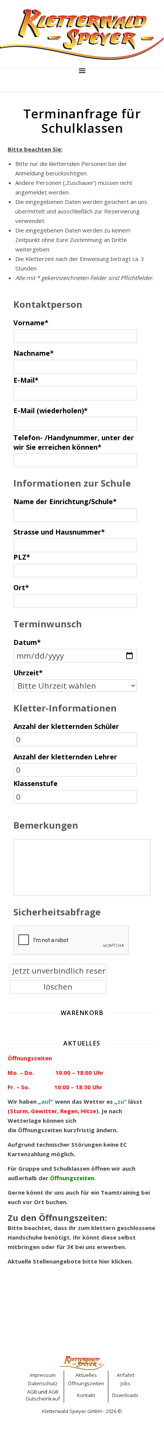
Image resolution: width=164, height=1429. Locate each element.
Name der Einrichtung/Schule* (65, 501)
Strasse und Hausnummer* (59, 531)
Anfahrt (125, 1375)
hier (104, 1261)
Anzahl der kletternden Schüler (66, 726)
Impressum (43, 1375)
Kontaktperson (47, 304)
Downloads (125, 1395)
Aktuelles (86, 1375)
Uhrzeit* (28, 672)
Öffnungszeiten (40, 1130)
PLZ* (21, 557)
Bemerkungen (45, 825)
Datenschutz (43, 1383)
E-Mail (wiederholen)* (50, 410)
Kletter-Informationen (65, 708)
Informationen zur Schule (72, 483)
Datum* (27, 642)
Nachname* (33, 353)
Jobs (125, 1383)
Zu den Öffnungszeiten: (57, 1217)
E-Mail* (26, 380)
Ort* (21, 587)
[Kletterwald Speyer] (82, 34)
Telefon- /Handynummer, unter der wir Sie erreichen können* (73, 442)
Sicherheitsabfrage (57, 912)
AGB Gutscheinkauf (43, 1395)
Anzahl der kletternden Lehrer (65, 756)
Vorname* (30, 322)
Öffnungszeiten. (73, 1178)
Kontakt (86, 1395)
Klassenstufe (35, 783)
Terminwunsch (47, 624)
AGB (32, 1391)
